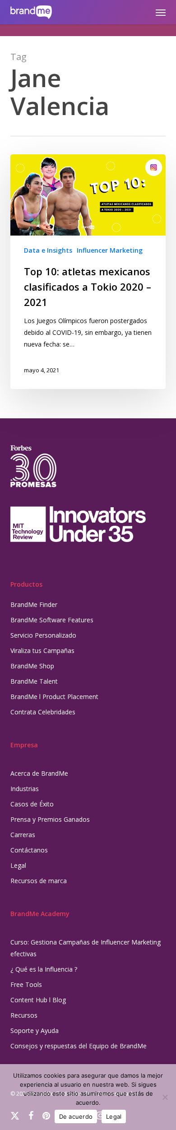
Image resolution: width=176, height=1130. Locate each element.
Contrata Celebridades (42, 712)
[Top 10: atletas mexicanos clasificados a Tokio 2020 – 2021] (87, 271)
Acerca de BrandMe (39, 773)
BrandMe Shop (32, 666)
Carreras (22, 834)
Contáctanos (29, 850)
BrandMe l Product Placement (54, 696)
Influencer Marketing (110, 250)
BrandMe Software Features (51, 620)
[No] (164, 1097)
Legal (18, 865)
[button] (161, 12)
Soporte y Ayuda (34, 1030)
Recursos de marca (38, 880)
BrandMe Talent (34, 681)
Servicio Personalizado (43, 635)
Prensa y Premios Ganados (50, 819)
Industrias (24, 788)
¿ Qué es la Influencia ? (43, 969)
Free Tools (26, 984)
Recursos (23, 1015)
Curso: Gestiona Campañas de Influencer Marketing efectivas (85, 948)
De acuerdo (76, 1116)
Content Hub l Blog (38, 1000)
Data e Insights (48, 250)
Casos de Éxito (32, 804)
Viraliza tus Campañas (42, 650)
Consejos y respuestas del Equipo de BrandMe (78, 1046)
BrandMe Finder (33, 604)
